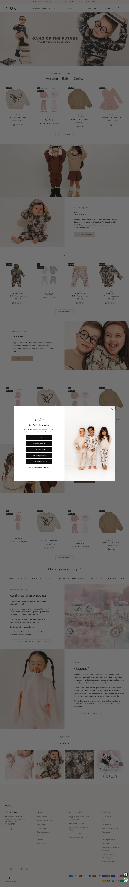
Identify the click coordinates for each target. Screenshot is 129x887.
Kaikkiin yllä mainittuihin (39, 462)
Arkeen (39, 437)
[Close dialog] (112, 409)
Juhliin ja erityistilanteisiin (39, 455)
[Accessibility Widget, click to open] (125, 874)
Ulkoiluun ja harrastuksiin (39, 449)
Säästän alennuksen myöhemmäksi (39, 467)
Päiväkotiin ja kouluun (39, 443)
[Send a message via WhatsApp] (125, 880)
